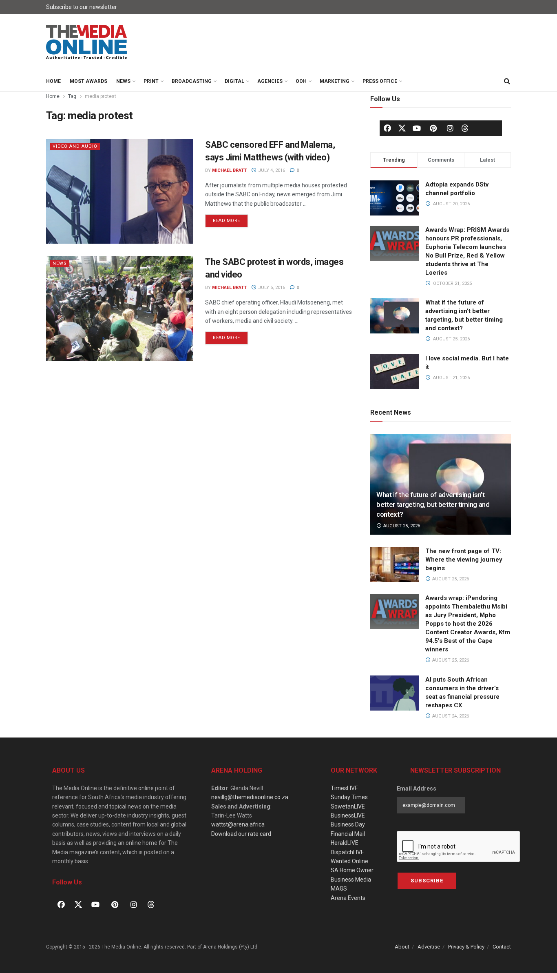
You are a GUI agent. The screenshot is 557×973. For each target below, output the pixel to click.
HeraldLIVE (344, 843)
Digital (234, 81)
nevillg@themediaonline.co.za (249, 797)
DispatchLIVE (347, 852)
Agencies (270, 81)
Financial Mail (348, 834)
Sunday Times (349, 797)
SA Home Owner (352, 870)
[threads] (465, 127)
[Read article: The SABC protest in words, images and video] (119, 308)
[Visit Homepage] (87, 42)
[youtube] (416, 128)
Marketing (334, 81)
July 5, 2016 (271, 287)
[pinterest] (433, 128)
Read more (230, 218)
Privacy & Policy (466, 947)
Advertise (429, 947)
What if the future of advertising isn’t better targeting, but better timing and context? (433, 504)
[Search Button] (507, 81)
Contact (502, 947)
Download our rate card (241, 834)
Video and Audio (75, 146)
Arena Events (348, 898)
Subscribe (427, 880)
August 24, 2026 (450, 716)
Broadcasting (192, 81)
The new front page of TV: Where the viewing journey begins (463, 559)
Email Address (416, 788)
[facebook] (387, 128)
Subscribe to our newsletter (81, 7)
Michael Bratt (229, 170)
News (123, 81)
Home (53, 81)
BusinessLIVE (348, 815)
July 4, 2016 (271, 170)
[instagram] (450, 128)
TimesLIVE (344, 788)
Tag (72, 96)
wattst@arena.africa (238, 824)
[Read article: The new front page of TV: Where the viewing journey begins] (394, 564)
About (402, 947)
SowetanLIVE (348, 806)
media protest (100, 96)
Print (151, 81)
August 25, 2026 (401, 526)
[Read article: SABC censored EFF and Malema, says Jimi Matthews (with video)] (119, 191)
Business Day (348, 824)
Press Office (379, 81)
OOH (301, 81)
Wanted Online (349, 861)
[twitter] (402, 127)
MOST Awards (88, 81)
